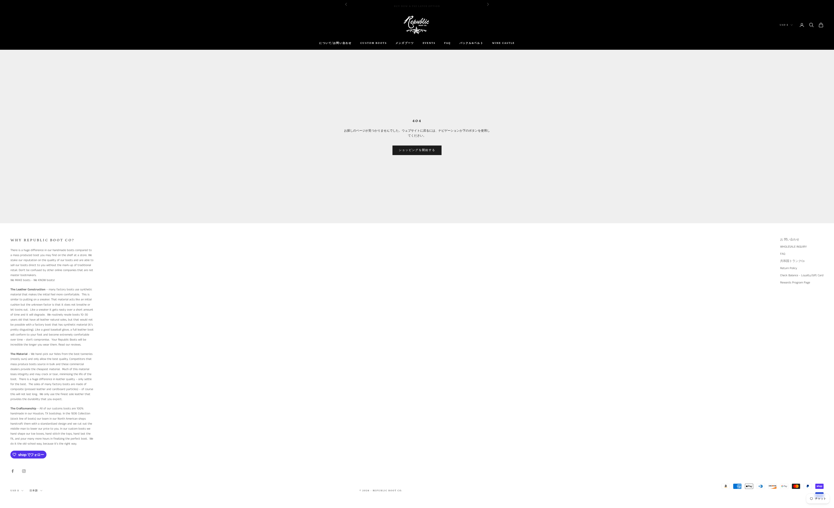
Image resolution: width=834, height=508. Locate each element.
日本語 (34, 490)
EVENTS (429, 43)
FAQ (447, 43)
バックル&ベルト (471, 43)
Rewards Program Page (795, 282)
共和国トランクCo (792, 261)
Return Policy (788, 268)
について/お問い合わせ (335, 43)
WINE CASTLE (503, 43)
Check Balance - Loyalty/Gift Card (802, 275)
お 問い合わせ (789, 239)
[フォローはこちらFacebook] (12, 471)
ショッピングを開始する (417, 150)
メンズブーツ (404, 43)
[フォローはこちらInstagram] (24, 471)
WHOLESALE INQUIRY (793, 247)
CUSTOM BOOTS (373, 43)
